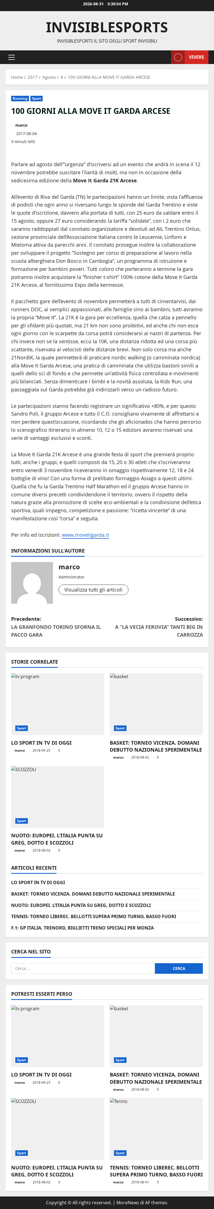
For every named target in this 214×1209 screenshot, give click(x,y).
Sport (36, 98)
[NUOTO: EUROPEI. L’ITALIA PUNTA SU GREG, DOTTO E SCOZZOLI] (57, 797)
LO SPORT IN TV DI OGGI (41, 742)
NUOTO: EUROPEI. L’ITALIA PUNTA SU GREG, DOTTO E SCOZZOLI (57, 839)
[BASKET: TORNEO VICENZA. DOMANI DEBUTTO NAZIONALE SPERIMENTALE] (156, 704)
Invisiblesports (107, 27)
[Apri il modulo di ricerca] (165, 57)
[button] (12, 57)
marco (21, 125)
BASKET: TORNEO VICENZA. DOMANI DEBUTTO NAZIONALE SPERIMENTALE (156, 746)
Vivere (196, 57)
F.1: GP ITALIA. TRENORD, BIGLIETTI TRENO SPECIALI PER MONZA (82, 928)
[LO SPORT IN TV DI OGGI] (57, 704)
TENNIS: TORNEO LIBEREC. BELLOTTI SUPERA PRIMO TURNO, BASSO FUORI (93, 916)
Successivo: (159, 626)
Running (20, 98)
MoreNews (127, 1203)
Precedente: (56, 626)
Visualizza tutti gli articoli (93, 589)
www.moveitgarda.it (85, 534)
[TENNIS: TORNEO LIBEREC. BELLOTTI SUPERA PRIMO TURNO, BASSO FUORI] (156, 1129)
